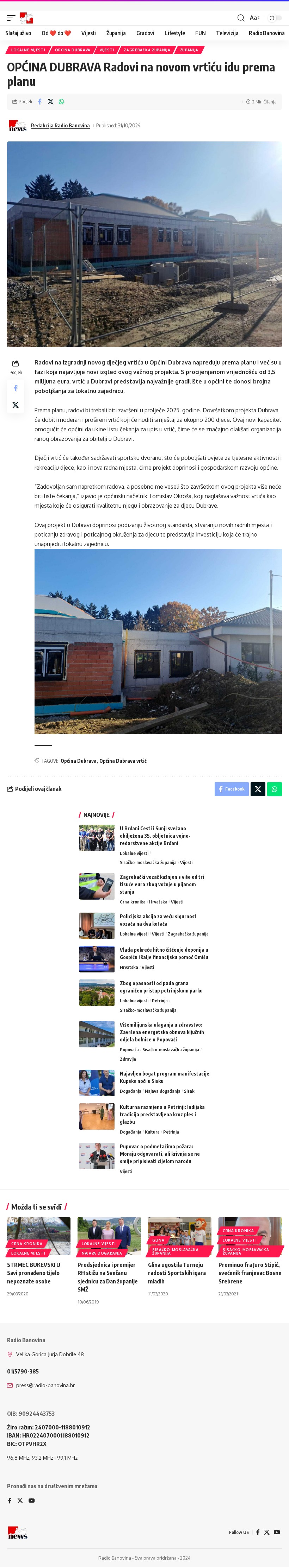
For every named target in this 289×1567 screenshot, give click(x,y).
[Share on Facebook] (39, 101)
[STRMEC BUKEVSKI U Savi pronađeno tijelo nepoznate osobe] (38, 1236)
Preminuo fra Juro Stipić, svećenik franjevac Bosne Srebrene (250, 1272)
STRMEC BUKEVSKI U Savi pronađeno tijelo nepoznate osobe (33, 1272)
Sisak (189, 1091)
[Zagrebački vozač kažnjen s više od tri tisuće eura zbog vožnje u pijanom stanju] (97, 886)
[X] (20, 1501)
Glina (158, 1240)
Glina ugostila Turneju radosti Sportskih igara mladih (177, 1272)
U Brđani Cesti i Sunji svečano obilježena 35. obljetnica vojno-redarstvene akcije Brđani (155, 835)
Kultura (152, 1132)
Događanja (130, 1091)
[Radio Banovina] (26, 18)
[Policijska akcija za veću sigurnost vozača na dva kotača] (97, 926)
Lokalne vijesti (28, 50)
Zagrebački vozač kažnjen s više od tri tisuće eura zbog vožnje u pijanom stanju (162, 884)
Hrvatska (158, 902)
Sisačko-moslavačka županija (148, 862)
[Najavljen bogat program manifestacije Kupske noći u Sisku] (97, 1083)
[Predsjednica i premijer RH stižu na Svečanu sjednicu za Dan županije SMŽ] (109, 1236)
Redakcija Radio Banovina (60, 125)
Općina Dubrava (73, 50)
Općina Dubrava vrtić (123, 761)
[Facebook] (10, 1501)
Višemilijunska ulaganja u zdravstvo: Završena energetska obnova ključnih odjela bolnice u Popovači (162, 1032)
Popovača (129, 1049)
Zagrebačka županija (147, 50)
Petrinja (160, 1000)
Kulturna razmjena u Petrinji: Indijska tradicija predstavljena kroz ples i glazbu (162, 1114)
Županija (189, 50)
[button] (13, 18)
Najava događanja (162, 1091)
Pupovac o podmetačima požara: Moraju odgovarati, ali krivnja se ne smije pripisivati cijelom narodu (160, 1153)
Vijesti (107, 50)
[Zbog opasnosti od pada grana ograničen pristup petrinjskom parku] (97, 992)
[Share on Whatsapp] (61, 101)
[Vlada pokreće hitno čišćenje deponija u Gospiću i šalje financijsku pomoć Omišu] (97, 959)
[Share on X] (50, 101)
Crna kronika (133, 902)
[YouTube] (31, 1501)
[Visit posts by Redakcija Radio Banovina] (17, 125)
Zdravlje (128, 1059)
